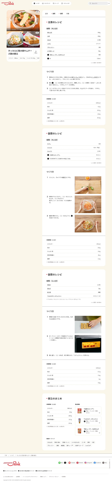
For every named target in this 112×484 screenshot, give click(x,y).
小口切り (53, 319)
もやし (49, 144)
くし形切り (95, 77)
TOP (6, 455)
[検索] (90, 3)
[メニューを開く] (109, 3)
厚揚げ (49, 285)
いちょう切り (78, 77)
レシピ (12, 455)
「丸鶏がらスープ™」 (55, 155)
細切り (64, 177)
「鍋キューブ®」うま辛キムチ (57, 55)
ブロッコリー (50, 47)
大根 (48, 36)
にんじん (49, 147)
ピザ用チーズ (50, 51)
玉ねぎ (49, 40)
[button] (98, 3)
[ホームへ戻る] (7, 3)
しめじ (49, 43)
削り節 (49, 292)
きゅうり (49, 151)
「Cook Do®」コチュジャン (54, 296)
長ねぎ (49, 288)
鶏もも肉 (49, 32)
